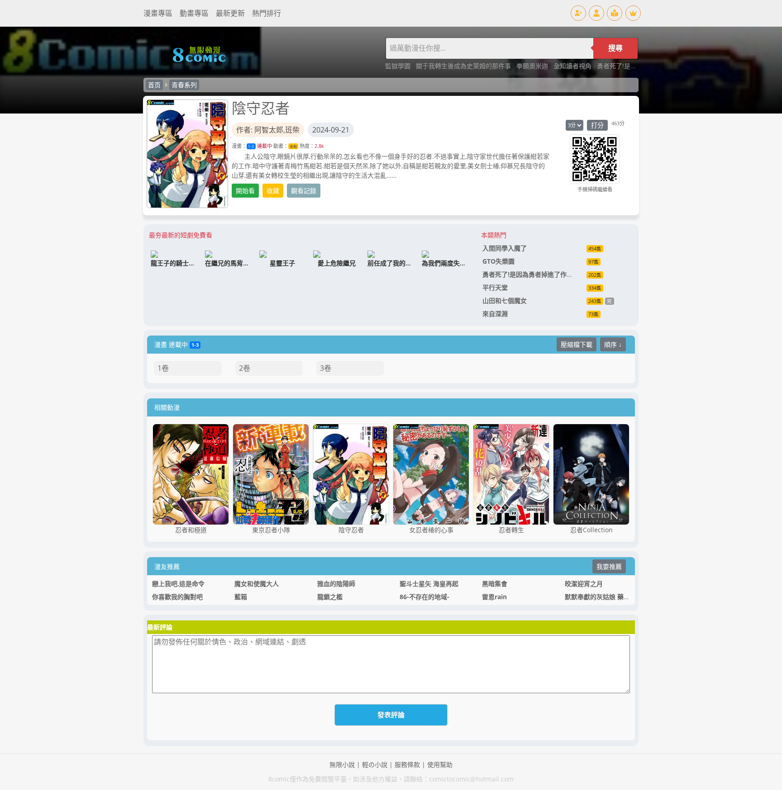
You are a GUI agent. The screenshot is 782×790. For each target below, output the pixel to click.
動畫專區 (194, 13)
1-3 (251, 146)
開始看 (245, 190)
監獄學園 (398, 65)
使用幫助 (440, 764)
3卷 (325, 368)
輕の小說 (374, 764)
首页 (154, 84)
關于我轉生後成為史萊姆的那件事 (464, 65)
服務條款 (407, 764)
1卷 (163, 368)
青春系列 (184, 84)
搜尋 (615, 48)
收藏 (273, 190)
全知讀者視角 (573, 65)
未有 (293, 146)
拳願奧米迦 (533, 65)
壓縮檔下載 (576, 344)
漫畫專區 (157, 13)
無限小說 (342, 764)
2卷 (244, 368)
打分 (597, 125)
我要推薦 (609, 566)
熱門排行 (266, 13)
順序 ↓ (613, 344)
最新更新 (230, 13)
